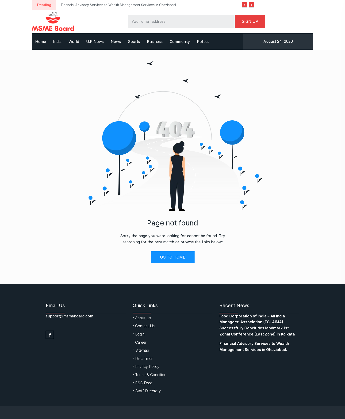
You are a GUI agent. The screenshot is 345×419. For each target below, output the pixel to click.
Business (155, 41)
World (74, 41)
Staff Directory (148, 391)
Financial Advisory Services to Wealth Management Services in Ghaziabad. (118, 5)
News (116, 41)
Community (180, 41)
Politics (203, 41)
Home (40, 41)
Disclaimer (144, 358)
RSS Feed (143, 383)
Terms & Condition (150, 374)
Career (140, 342)
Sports (134, 41)
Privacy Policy (147, 366)
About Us (143, 318)
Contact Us (145, 326)
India (57, 41)
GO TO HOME (172, 257)
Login (140, 334)
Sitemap (142, 350)
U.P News (95, 41)
